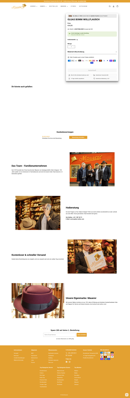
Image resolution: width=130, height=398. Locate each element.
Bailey (75, 373)
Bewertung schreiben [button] (78, 137)
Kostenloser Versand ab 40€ (90, 353)
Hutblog (50, 358)
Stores (73, 6)
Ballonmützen (60, 370)
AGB (32, 353)
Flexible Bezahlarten (88, 358)
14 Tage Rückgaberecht (89, 355)
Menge (70, 43)
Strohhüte (59, 384)
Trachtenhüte (43, 386)
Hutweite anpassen (53, 360)
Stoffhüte (59, 382)
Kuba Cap (42, 377)
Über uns (50, 362)
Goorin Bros (77, 377)
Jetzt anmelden (81, 334)
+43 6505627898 (82, 1)
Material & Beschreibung (76, 52)
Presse (33, 362)
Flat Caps (42, 375)
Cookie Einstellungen (19, 358)
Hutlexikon (51, 355)
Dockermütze (43, 370)
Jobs (32, 360)
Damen (42, 6)
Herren (33, 6)
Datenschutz (34, 358)
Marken (64, 6)
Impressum (34, 355)
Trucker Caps (43, 384)
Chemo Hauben (61, 373)
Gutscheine (83, 6)
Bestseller (53, 6)
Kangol (76, 380)
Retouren (16, 355)
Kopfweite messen (53, 353)
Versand (16, 353)
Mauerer (76, 382)
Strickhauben (43, 382)
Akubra (76, 370)
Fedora (41, 373)
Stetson (76, 384)
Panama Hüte (43, 380)
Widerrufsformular (18, 360)
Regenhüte (60, 377)
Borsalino (76, 375)
